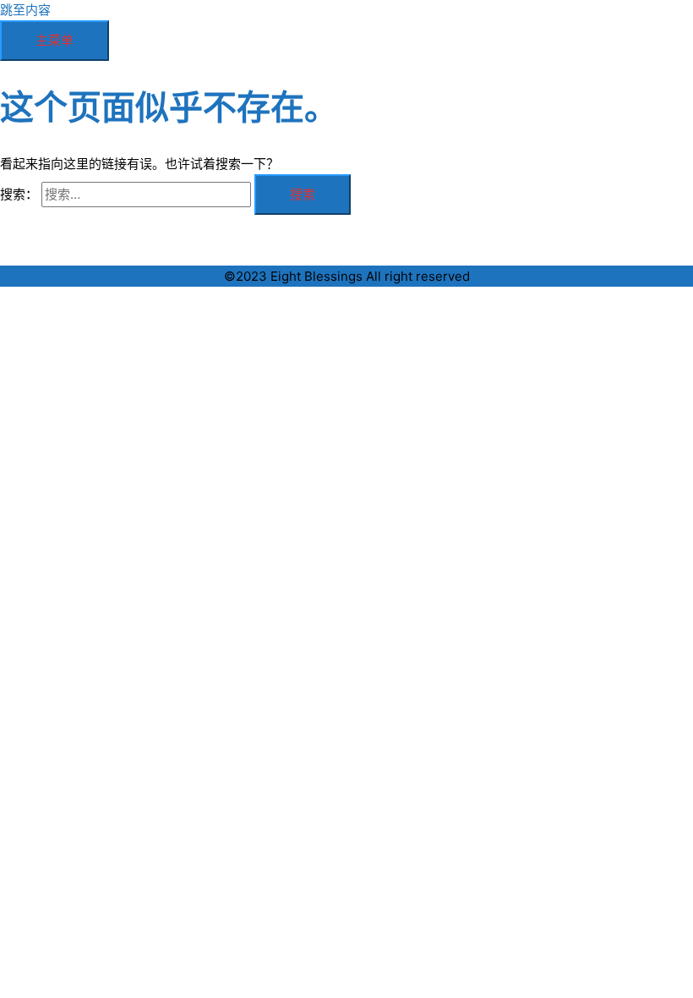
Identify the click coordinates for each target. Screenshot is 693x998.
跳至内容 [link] (25, 10)
